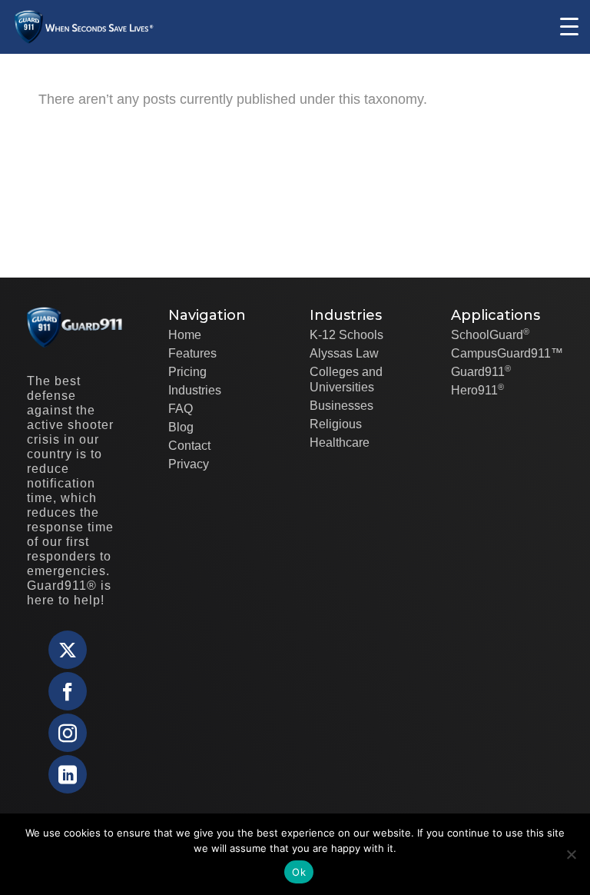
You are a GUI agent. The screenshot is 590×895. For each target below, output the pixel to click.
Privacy (188, 464)
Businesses (341, 405)
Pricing (187, 371)
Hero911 (477, 390)
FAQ (180, 408)
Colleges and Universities (346, 379)
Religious (336, 424)
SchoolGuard (490, 334)
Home (184, 334)
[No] (570, 854)
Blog (181, 427)
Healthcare (340, 442)
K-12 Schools (346, 334)
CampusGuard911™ (507, 353)
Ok (299, 872)
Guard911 (481, 371)
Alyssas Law (344, 353)
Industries (194, 390)
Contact (189, 445)
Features (192, 353)
